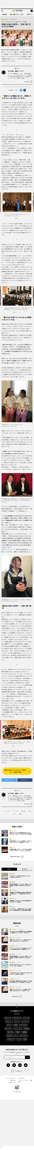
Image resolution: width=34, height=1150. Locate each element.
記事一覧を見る (15, 996)
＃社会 (29, 811)
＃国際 (20, 814)
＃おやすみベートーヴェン (12, 1035)
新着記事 (4, 14)
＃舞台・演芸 (10, 1032)
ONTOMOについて (10, 1078)
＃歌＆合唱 (23, 811)
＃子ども (14, 814)
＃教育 (25, 1039)
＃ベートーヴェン (17, 1028)
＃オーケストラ (16, 811)
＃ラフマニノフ (25, 1021)
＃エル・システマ (6, 811)
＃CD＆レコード (11, 1039)
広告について (12, 1082)
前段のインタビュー (7, 549)
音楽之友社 (12, 1080)
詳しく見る (27, 81)
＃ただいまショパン (17, 1018)
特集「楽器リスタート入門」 (17, 14)
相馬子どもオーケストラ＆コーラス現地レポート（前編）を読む (15, 771)
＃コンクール (26, 1018)
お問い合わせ (22, 1078)
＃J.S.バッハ (7, 1018)
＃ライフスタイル (23, 1035)
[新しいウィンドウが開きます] (8, 1065)
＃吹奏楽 (15, 1025)
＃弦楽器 (17, 1032)
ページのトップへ (19, 1071)
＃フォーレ (17, 1021)
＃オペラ (19, 1039)
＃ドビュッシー (9, 1021)
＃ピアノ (9, 1025)
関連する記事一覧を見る (15, 856)
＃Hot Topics (23, 1025)
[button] (30, 202)
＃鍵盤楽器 (24, 1032)
